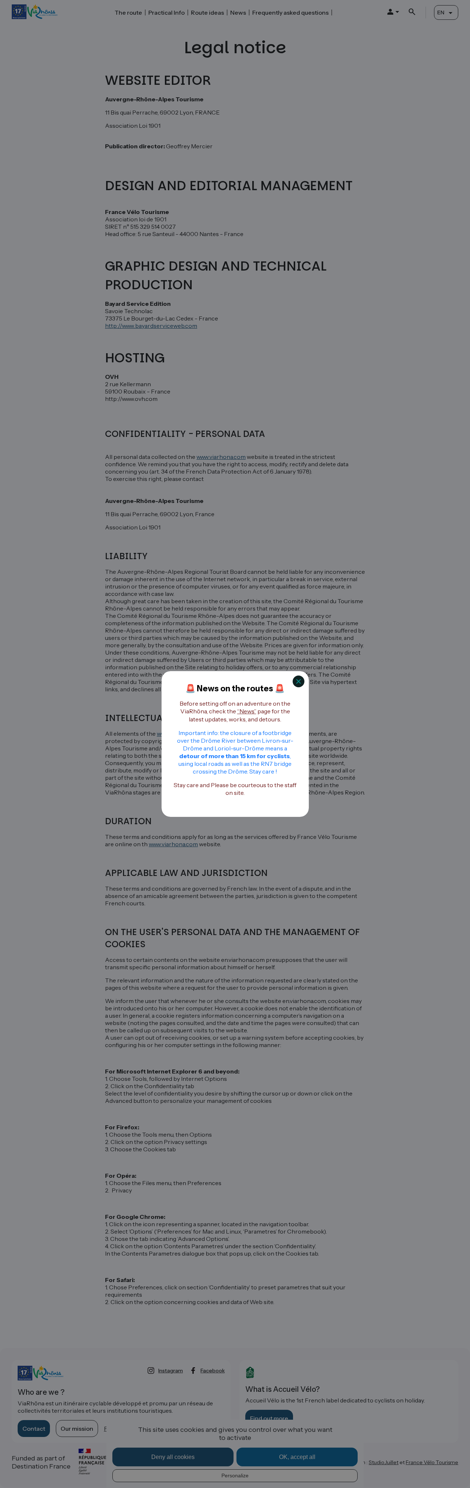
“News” (246, 711)
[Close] (298, 681)
